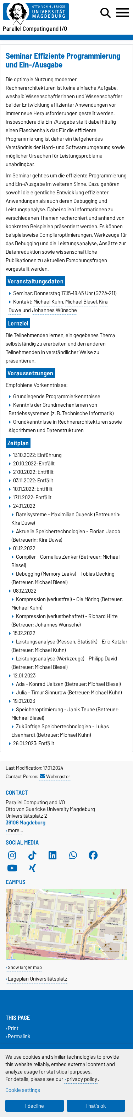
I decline (34, 1105)
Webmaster (58, 776)
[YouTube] (12, 868)
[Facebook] (93, 855)
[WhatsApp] (73, 855)
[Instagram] (12, 855)
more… (15, 830)
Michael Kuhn (48, 302)
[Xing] (32, 868)
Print (13, 1028)
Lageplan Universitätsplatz (37, 978)
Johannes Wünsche (54, 310)
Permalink (19, 1037)
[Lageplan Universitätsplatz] (66, 958)
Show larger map (25, 967)
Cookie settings (22, 1090)
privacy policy (82, 1079)
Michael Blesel (81, 302)
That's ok (95, 1105)
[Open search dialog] (105, 13)
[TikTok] (32, 855)
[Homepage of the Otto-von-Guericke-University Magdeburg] (41, 14)
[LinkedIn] (52, 855)
